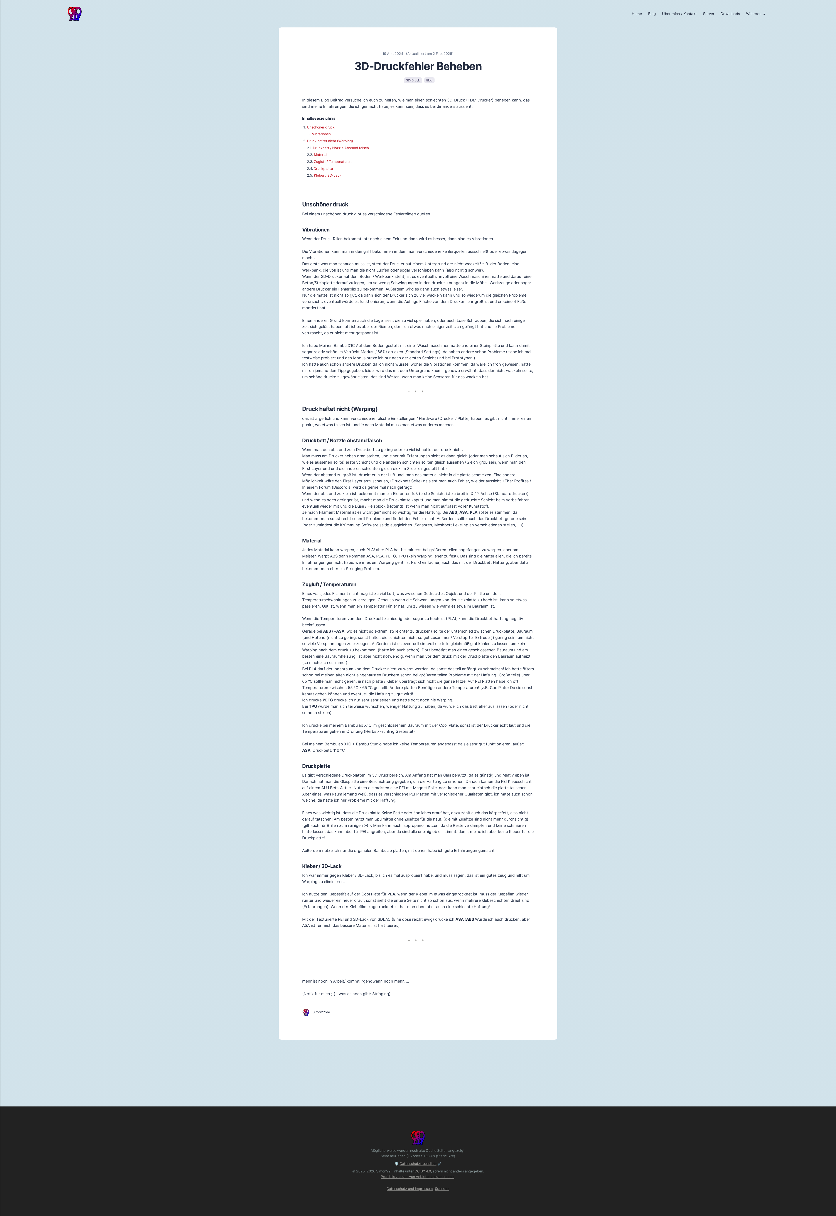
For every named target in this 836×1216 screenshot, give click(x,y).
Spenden (442, 1189)
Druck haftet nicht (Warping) (330, 141)
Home (637, 14)
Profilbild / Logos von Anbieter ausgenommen (417, 1177)
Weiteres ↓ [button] (756, 14)
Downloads (730, 14)
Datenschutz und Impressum (410, 1189)
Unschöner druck (321, 127)
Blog (652, 14)
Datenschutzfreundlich (418, 1164)
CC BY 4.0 (423, 1171)
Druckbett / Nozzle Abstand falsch (341, 148)
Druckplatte (323, 169)
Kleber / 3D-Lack (327, 175)
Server (708, 14)
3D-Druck (413, 80)
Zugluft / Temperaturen (333, 162)
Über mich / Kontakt (679, 14)
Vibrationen (321, 134)
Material (320, 155)
